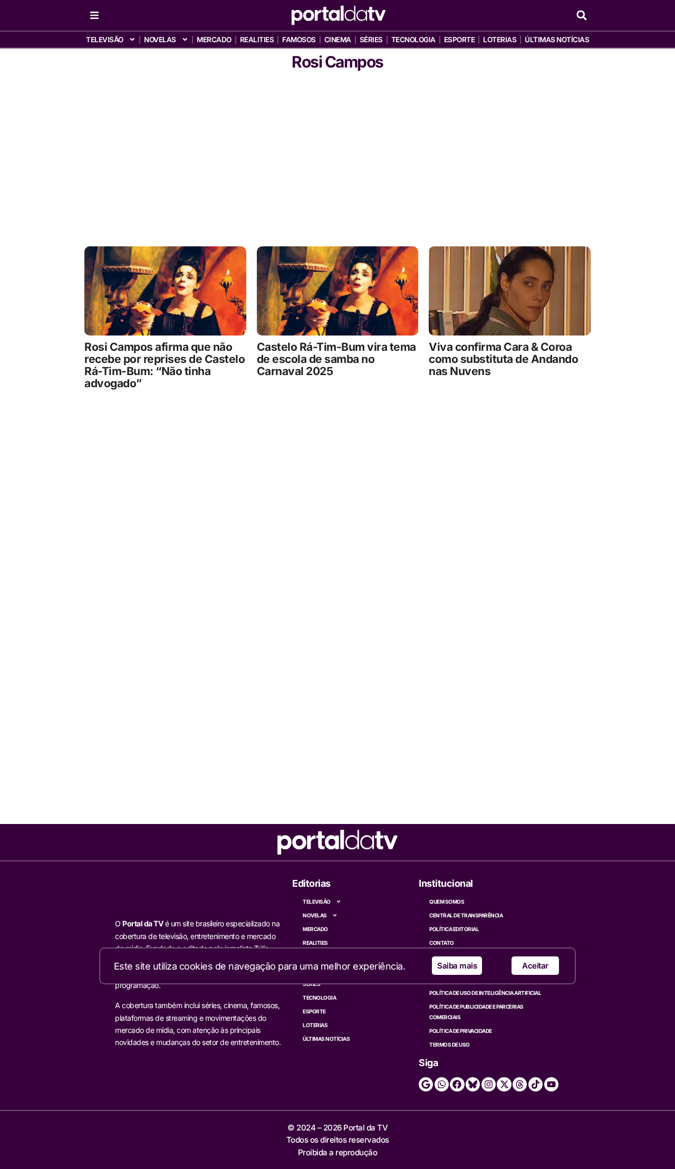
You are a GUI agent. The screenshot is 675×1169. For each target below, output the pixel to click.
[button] (581, 15)
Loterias (499, 39)
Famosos (299, 39)
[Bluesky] (473, 1084)
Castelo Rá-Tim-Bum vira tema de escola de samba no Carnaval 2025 (336, 359)
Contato (441, 943)
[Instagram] (488, 1084)
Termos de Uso (449, 1044)
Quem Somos (446, 901)
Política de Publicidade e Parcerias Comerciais (476, 1011)
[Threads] (520, 1084)
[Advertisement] (337, 157)
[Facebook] (457, 1084)
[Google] (426, 1084)
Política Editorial (454, 929)
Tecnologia (413, 39)
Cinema (337, 39)
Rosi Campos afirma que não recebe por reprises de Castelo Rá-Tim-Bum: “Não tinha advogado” (164, 365)
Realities (257, 39)
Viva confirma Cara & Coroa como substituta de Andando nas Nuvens (503, 359)
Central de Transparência (466, 915)
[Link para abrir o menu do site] (94, 15)
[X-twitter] (504, 1084)
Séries (371, 39)
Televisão (104, 39)
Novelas (160, 39)
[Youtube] (551, 1084)
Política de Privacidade (460, 1031)
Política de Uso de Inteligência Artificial (485, 993)
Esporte (459, 39)
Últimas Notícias (557, 39)
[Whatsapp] (442, 1084)
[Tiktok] (535, 1084)
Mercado (214, 39)
